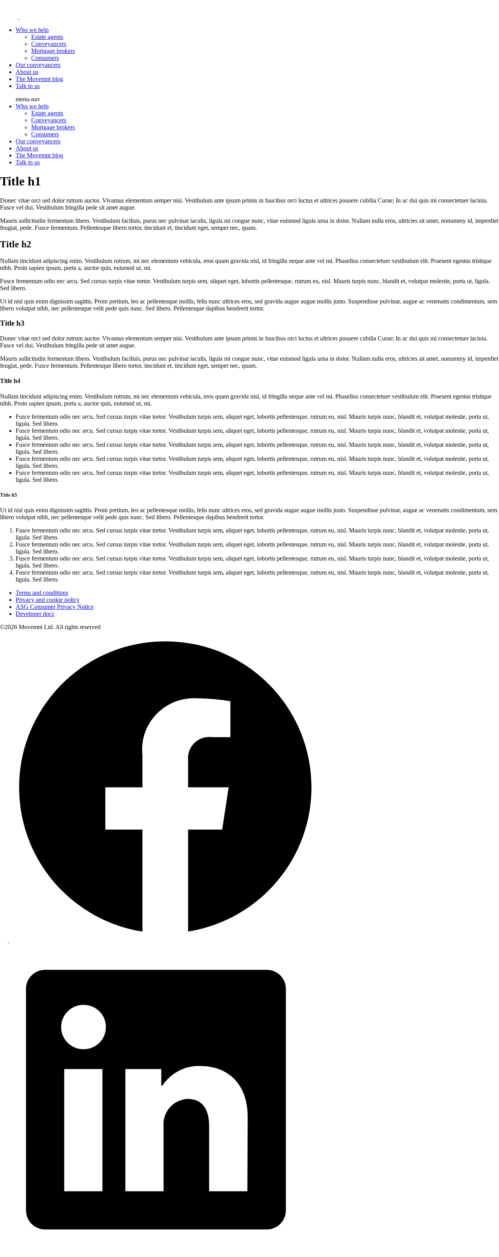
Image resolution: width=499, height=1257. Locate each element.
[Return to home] (51, 16)
